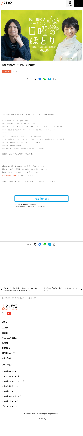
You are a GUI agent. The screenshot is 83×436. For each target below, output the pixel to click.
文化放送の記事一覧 (11, 298)
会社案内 (5, 328)
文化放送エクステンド (10, 401)
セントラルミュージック (10, 376)
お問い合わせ (6, 358)
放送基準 (5, 343)
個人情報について (8, 353)
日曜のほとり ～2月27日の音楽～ (28, 298)
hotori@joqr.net (9, 175)
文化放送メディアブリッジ (11, 396)
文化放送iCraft (7, 391)
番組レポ (7, 71)
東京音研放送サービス (10, 386)
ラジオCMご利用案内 (9, 338)
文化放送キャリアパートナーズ (13, 381)
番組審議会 (6, 348)
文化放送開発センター (10, 371)
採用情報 (5, 333)
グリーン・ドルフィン (10, 406)
